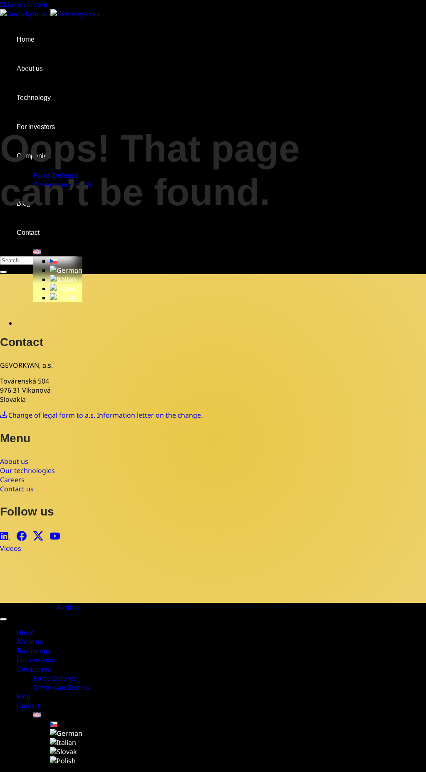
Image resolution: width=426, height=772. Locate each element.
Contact (28, 232)
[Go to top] (3, 619)
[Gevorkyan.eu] (50, 13)
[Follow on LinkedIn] (5, 537)
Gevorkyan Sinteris (61, 687)
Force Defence (55, 678)
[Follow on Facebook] (22, 537)
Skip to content (24, 4)
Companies (34, 669)
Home (26, 39)
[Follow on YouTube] (55, 537)
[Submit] (3, 272)
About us (30, 641)
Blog (23, 696)
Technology (34, 651)
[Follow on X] (38, 537)
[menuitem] (37, 252)
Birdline (69, 607)
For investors (36, 660)
